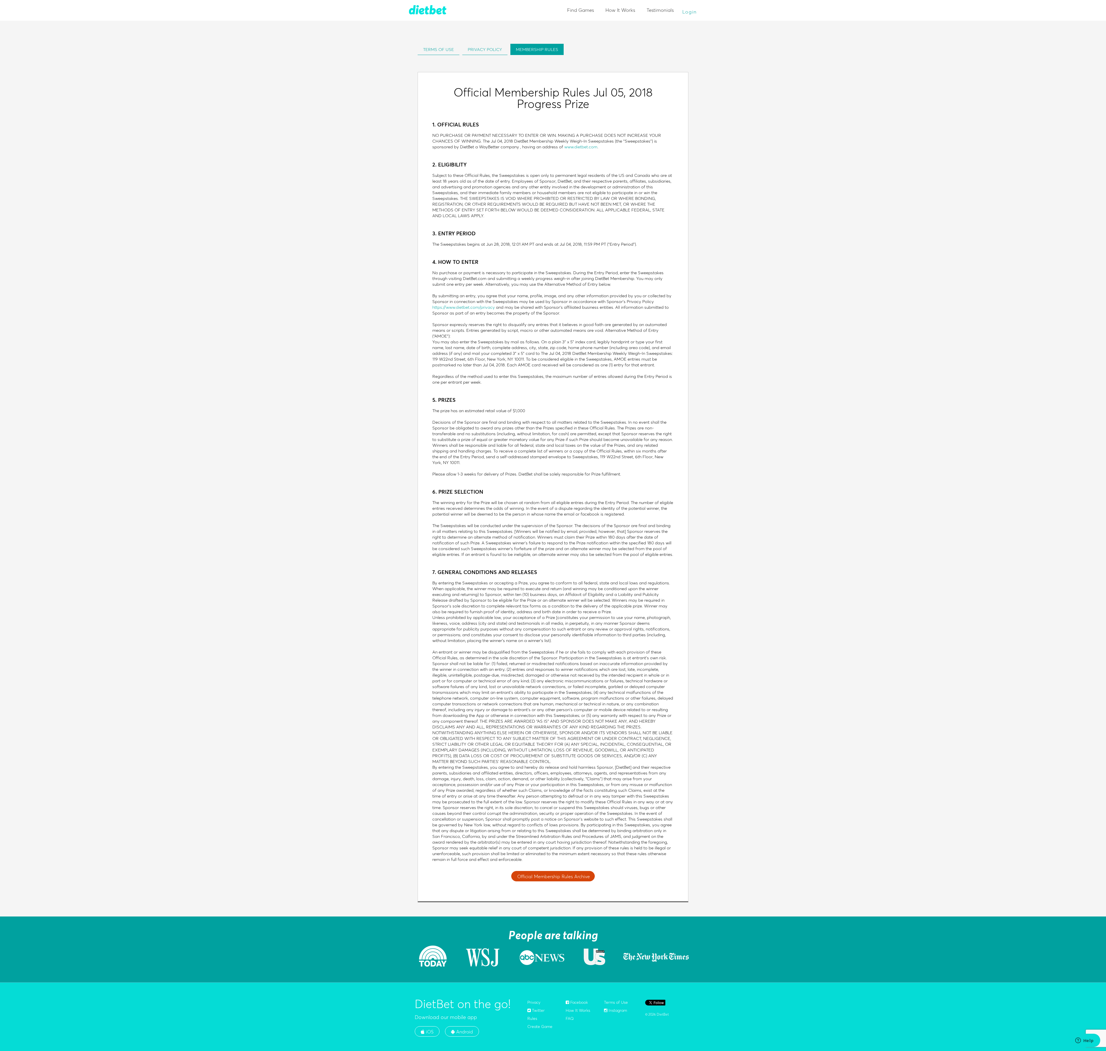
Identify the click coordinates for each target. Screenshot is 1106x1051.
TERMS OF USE (438, 49)
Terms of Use (616, 1002)
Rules (532, 1018)
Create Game (539, 1026)
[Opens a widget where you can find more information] (1084, 1041)
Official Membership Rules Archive (553, 876)
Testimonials (660, 10)
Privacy (533, 1002)
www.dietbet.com (580, 146)
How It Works (620, 10)
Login (689, 12)
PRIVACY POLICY (485, 49)
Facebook (578, 1002)
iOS (429, 1032)
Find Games (580, 10)
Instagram (617, 1010)
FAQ (570, 1018)
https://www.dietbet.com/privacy (463, 307)
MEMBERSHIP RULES (537, 49)
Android (464, 1032)
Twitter (538, 1010)
